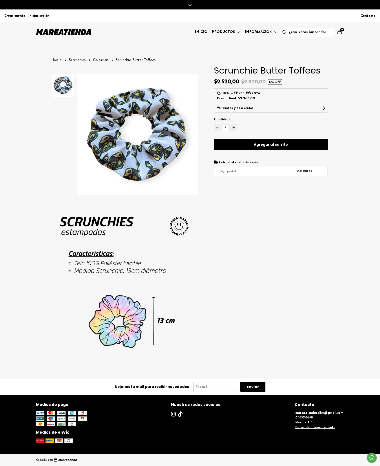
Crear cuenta (14, 16)
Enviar (253, 386)
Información (259, 32)
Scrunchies (78, 60)
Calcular (304, 171)
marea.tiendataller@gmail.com (319, 413)
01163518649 (304, 417)
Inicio (201, 32)
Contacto (368, 16)
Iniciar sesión (38, 16)
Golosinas (101, 60)
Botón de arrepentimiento (315, 427)
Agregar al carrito (271, 144)
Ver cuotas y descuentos (235, 108)
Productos (224, 32)
